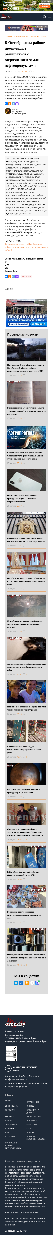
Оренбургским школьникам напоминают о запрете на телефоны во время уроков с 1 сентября (26, 957)
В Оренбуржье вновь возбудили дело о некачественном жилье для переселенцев (26, 540)
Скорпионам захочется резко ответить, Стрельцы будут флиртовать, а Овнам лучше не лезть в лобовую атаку (25, 455)
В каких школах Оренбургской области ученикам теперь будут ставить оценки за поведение (26, 410)
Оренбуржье (11, 1136)
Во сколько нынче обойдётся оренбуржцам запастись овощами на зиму (24, 914)
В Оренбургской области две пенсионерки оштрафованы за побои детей (24, 749)
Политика (31, 1120)
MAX (7, 264)
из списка (10, 1224)
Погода (30, 1132)
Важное (30, 1106)
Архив (8, 1100)
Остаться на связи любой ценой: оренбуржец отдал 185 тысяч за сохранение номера (22, 498)
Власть (8, 1120)
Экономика (11, 1124)
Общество (31, 1124)
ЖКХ (7, 1132)
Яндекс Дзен (11, 271)
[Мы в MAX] (37, 983)
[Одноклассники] (9, 103)
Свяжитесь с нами (14, 1031)
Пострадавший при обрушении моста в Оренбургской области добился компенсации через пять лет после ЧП (25, 367)
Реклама (9, 1116)
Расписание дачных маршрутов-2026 (13, 1145)
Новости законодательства (35, 1137)
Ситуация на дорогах (32, 1111)
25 (26, 879)
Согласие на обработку (17, 1076)
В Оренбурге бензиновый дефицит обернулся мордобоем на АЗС (23, 873)
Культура (9, 1128)
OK (6, 268)
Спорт (29, 1128)
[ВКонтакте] (6, 103)
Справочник (32, 1102)
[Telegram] (13, 103)
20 (26, 839)
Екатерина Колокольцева (19, 112)
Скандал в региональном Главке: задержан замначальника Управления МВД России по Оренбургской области (25, 832)
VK (6, 261)
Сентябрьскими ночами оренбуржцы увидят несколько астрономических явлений (24, 623)
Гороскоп (10, 1110)
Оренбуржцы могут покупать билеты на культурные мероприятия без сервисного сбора (26, 581)
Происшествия (34, 1116)
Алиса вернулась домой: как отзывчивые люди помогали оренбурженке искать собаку (26, 666)
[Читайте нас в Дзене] (32, 983)
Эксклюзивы (11, 1106)
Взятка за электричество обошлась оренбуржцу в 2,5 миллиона (23, 791)
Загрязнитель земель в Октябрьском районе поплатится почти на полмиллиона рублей (26, 247)
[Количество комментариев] (26, 375)
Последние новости (22, 334)
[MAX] (17, 103)
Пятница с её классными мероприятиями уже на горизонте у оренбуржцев (26, 708)
